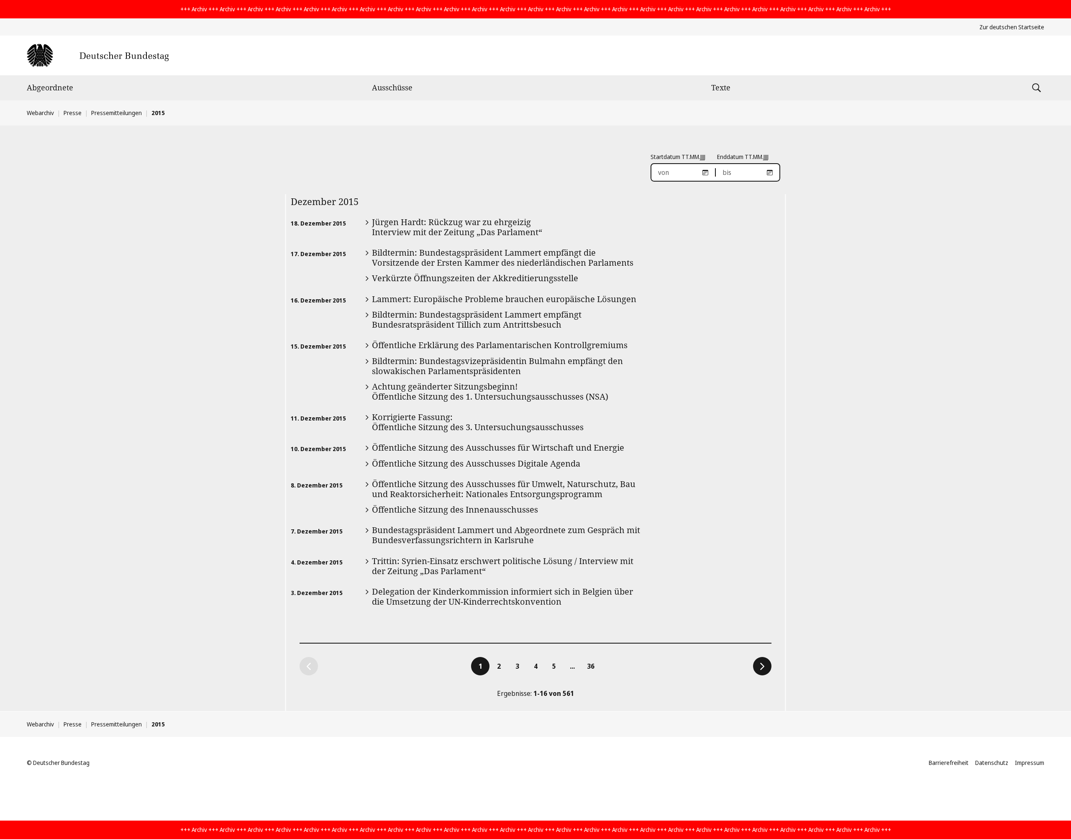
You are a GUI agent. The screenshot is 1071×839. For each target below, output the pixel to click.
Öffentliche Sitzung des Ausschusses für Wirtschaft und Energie (498, 447)
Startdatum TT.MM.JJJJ (678, 157)
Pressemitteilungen (116, 113)
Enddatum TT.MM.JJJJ (743, 157)
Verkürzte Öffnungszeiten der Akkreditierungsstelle (475, 278)
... (572, 666)
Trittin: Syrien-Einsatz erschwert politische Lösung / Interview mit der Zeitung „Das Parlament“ (502, 566)
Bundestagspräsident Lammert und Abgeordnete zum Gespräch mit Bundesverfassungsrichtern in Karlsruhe (506, 535)
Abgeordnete (50, 87)
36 (593, 666)
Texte (720, 87)
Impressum (1029, 763)
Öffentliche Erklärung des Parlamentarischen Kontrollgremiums (500, 345)
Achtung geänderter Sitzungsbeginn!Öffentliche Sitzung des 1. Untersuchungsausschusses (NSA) (490, 391)
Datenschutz (991, 763)
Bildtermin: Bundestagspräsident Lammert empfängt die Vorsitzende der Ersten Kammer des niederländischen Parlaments (502, 257)
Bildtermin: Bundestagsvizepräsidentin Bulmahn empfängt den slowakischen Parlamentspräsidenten (497, 366)
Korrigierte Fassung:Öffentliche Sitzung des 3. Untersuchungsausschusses (478, 422)
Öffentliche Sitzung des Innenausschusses (455, 509)
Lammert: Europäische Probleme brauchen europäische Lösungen (504, 299)
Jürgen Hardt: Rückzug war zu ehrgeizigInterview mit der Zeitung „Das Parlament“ (457, 227)
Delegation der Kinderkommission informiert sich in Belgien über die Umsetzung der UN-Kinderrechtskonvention (502, 596)
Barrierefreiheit (949, 763)
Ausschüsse (392, 87)
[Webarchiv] (98, 55)
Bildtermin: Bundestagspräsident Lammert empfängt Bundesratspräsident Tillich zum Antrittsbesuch (477, 319)
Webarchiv (40, 113)
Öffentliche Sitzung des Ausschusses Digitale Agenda (476, 463)
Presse (73, 113)
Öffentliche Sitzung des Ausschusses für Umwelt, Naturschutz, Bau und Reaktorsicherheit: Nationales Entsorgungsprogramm (503, 489)
